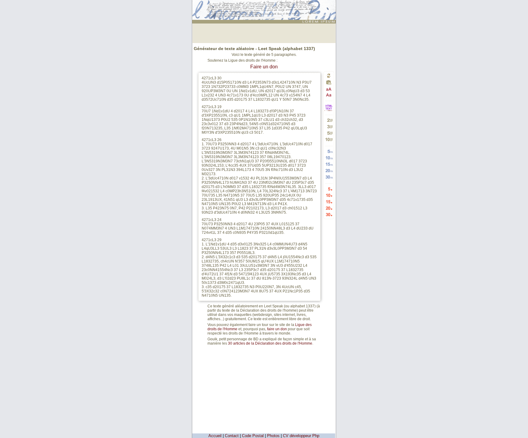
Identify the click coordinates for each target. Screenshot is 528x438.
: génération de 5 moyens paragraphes (265, 5)
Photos (273, 435)
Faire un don (264, 66)
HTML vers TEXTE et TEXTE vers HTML (328, 110)
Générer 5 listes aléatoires (329, 189)
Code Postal (253, 435)
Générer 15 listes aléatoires (329, 202)
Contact (232, 435)
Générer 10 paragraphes (329, 139)
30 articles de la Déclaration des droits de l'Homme (270, 343)
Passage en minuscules (329, 95)
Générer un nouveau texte (329, 75)
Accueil (215, 435)
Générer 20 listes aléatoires (329, 208)
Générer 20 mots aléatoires (329, 170)
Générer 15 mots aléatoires (329, 164)
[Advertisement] (264, 33)
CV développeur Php (301, 435)
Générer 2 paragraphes (329, 120)
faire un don (277, 329)
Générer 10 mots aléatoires (329, 158)
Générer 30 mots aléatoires (329, 177)
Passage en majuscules (329, 89)
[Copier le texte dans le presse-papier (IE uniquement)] (328, 84)
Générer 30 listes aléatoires (329, 214)
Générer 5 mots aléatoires (329, 151)
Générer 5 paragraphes (329, 133)
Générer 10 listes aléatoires (329, 195)
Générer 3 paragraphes (329, 127)
